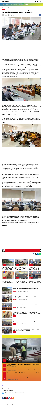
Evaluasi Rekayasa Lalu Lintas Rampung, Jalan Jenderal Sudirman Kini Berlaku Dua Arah (23, 365)
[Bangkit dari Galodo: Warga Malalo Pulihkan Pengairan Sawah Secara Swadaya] (8, 262)
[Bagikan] (40, 15)
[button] (35, 1)
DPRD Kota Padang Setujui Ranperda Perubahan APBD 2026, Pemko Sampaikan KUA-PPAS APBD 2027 (35, 268)
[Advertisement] (21, 49)
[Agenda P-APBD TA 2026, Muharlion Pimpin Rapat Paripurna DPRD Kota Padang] (21, 275)
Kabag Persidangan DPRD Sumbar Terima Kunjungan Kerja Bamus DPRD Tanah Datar (23, 373)
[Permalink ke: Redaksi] (3, 15)
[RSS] (13, 398)
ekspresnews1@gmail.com (9, 390)
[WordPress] (9, 398)
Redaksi (3, 402)
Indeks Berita (9, 402)
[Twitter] (36, 254)
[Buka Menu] (38, 1)
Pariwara (3, 9)
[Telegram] (38, 254)
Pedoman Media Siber (18, 402)
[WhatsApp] (40, 254)
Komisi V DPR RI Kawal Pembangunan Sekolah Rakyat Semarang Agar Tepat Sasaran (22, 378)
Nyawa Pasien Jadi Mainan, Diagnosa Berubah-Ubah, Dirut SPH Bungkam (22, 369)
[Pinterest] (7, 398)
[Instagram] (11, 398)
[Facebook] (33, 254)
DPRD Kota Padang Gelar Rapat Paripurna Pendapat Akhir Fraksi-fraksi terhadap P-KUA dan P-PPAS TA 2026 (34, 281)
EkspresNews (5, 1)
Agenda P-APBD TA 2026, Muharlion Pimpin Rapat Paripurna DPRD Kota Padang (21, 281)
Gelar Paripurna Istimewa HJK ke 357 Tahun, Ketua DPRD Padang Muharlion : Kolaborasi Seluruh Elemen (21, 268)
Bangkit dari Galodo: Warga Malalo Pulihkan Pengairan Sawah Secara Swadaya (7, 268)
